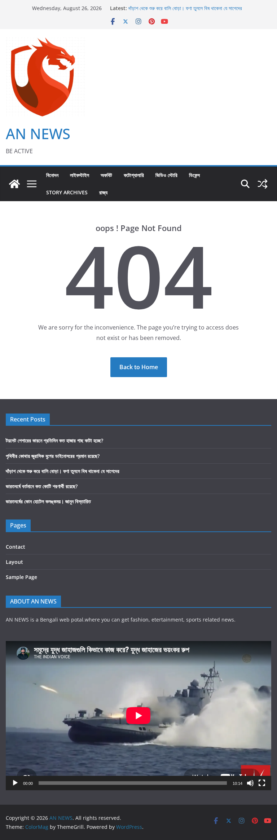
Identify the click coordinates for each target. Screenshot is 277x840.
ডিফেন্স (194, 175)
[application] (138, 715)
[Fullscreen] (261, 783)
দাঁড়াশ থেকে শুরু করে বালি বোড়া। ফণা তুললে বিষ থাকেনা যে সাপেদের (62, 471)
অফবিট (106, 175)
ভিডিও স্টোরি (166, 175)
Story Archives (67, 192)
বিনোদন (52, 175)
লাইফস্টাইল (79, 175)
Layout (14, 561)
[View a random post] (262, 184)
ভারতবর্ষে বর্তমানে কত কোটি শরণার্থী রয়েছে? (42, 486)
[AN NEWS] (14, 184)
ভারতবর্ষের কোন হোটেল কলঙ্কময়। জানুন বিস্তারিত (48, 501)
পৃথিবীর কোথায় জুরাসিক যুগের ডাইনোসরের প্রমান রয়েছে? (175, 5)
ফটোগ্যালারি (134, 175)
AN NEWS (38, 133)
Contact (15, 546)
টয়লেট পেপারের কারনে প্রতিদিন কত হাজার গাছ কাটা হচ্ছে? (54, 440)
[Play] (15, 783)
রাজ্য (103, 192)
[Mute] (250, 783)
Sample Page (21, 577)
